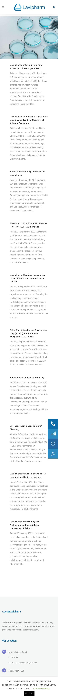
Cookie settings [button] (41, 688)
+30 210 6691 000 (16, 671)
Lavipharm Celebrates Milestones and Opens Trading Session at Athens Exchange (29, 120)
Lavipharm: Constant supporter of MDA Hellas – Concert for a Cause (27, 278)
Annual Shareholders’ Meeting (27, 377)
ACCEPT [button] (29, 693)
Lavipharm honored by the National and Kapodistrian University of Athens (25, 525)
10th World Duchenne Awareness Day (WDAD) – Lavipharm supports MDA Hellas (28, 333)
